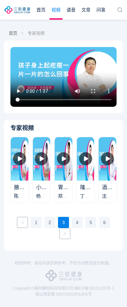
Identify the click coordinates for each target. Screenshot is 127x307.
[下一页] (64, 233)
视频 (56, 9)
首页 (41, 9)
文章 (86, 9)
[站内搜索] (120, 10)
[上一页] (22, 222)
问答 (101, 9)
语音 (71, 9)
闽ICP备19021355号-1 (94, 288)
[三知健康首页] (18, 10)
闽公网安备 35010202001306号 (63, 294)
